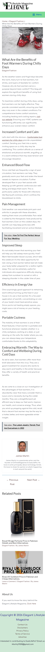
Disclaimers (22, 628)
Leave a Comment (9, 581)
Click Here (31, 604)
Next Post (33, 480)
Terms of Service (22, 634)
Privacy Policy (22, 631)
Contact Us (22, 625)
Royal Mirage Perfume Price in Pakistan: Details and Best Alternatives (20, 542)
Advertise (22, 637)
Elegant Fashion (9, 71)
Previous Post (12, 481)
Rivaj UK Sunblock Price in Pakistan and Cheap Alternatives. (20, 577)
